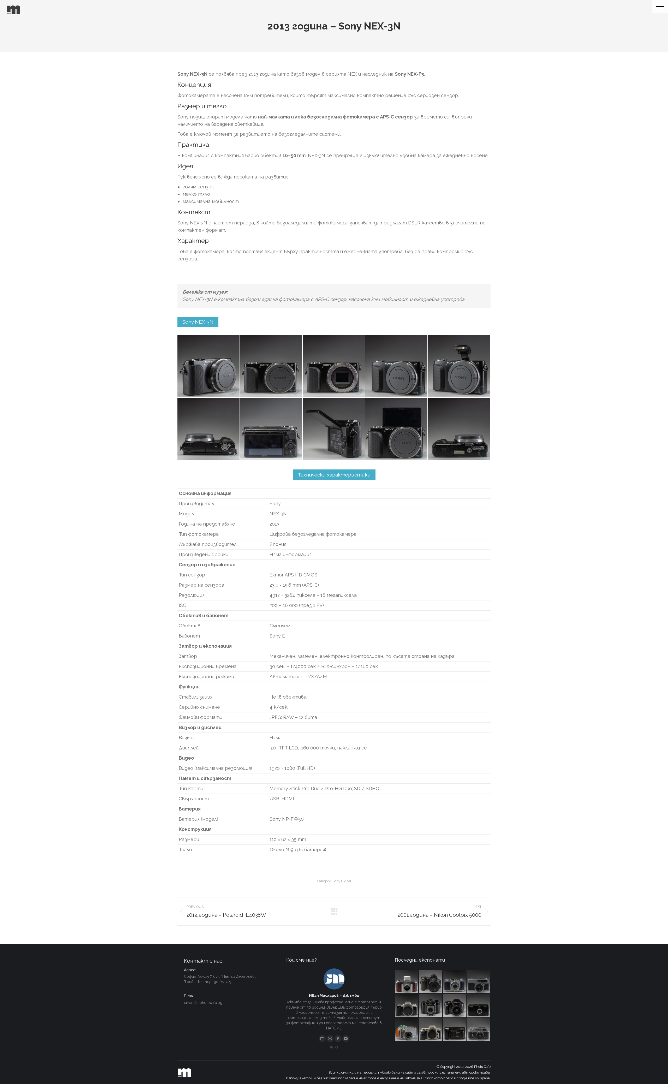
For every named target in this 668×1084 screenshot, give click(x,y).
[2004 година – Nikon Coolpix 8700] (431, 982)
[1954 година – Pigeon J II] (455, 982)
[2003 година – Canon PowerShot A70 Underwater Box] (407, 1029)
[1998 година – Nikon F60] (431, 1029)
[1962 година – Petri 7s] (479, 982)
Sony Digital (341, 881)
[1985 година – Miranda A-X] (455, 1029)
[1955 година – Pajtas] (431, 1006)
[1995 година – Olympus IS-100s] (455, 1006)
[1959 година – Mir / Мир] (479, 1029)
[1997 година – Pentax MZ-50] (407, 1006)
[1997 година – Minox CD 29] (479, 1006)
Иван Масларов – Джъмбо (334, 995)
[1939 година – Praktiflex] (407, 982)
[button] (331, 1047)
